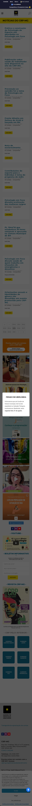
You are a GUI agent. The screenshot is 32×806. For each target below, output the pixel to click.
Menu (11, 1)
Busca (16, 1)
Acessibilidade (16, 4)
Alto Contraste (24, 1)
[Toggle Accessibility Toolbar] (28, 789)
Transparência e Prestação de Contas (19, 7)
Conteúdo (5, 1)
